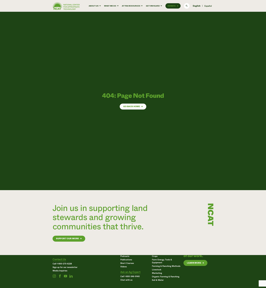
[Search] (187, 6)
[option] (208, 6)
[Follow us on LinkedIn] (71, 276)
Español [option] (208, 6)
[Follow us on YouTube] (65, 276)
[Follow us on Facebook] (60, 276)
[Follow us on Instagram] (54, 276)
